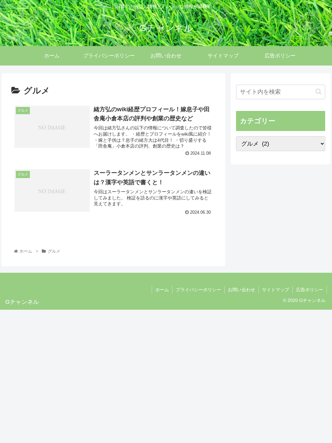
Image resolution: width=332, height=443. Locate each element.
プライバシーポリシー (198, 289)
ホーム (162, 289)
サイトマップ (275, 289)
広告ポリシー (309, 289)
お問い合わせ (241, 289)
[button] (318, 91)
